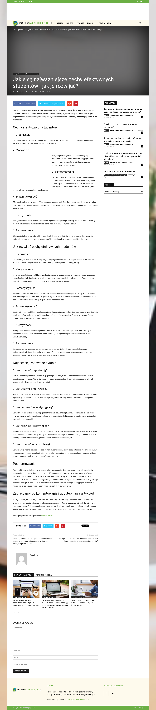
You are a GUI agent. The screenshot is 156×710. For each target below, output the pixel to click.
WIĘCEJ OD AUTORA (44, 575)
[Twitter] (141, 1)
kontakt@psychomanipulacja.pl (77, 699)
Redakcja (20, 92)
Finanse (80, 23)
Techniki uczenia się (32, 74)
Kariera (69, 23)
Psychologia (105, 23)
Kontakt (29, 2)
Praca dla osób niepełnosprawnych (115, 175)
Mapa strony (138, 708)
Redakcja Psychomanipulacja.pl (121, 115)
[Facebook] (137, 1)
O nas (15, 2)
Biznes (60, 23)
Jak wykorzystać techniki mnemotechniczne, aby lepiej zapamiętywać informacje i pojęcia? (78, 539)
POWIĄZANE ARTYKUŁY (23, 575)
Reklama (21, 2)
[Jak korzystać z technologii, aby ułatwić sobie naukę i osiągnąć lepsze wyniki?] (84, 589)
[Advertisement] (78, 11)
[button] (140, 23)
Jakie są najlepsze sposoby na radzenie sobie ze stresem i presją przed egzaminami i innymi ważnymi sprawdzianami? (32, 541)
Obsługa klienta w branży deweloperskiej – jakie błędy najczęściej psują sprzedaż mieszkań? (123, 156)
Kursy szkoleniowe (19, 74)
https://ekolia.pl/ (47, 516)
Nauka (90, 23)
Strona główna (18, 30)
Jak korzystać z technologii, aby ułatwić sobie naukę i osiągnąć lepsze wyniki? (82, 602)
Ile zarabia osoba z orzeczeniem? (119, 171)
